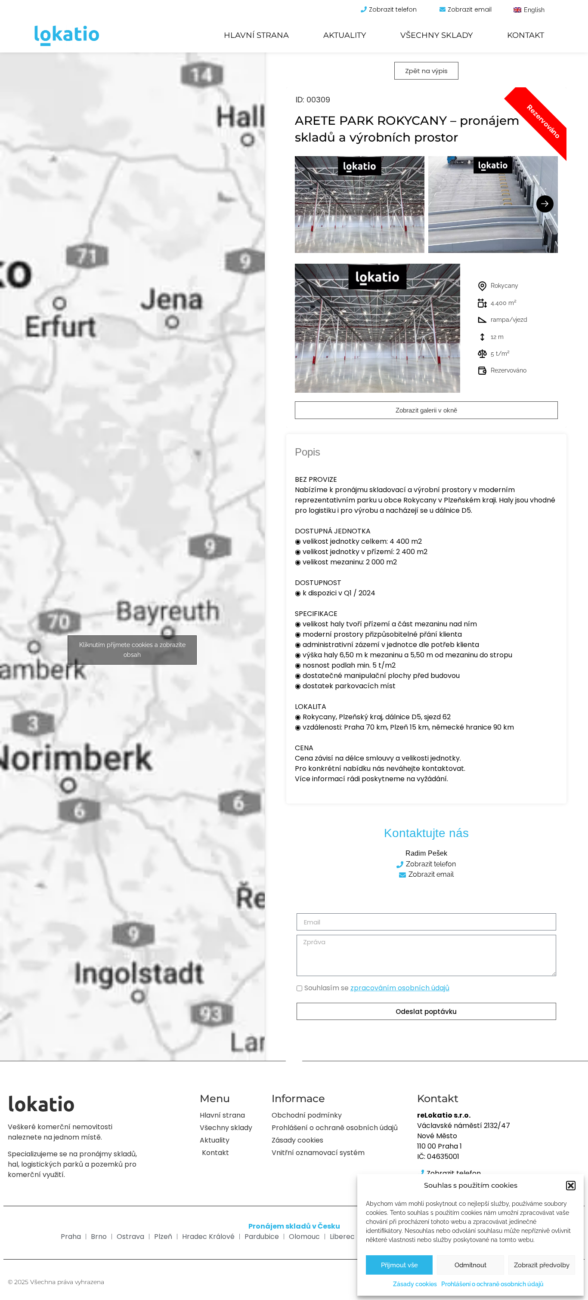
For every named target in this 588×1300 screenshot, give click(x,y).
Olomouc (304, 1236)
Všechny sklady (436, 35)
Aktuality (344, 35)
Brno (99, 1236)
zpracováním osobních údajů (399, 988)
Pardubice (261, 1236)
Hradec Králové (208, 1236)
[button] (570, 1185)
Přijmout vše (399, 1265)
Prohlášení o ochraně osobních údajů (492, 1284)
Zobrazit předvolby (541, 1265)
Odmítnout (470, 1265)
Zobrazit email (470, 9)
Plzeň (163, 1236)
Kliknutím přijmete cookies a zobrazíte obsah (132, 649)
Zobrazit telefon (393, 9)
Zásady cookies (415, 1284)
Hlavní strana (256, 35)
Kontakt (525, 35)
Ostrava (130, 1236)
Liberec (342, 1236)
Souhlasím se (376, 988)
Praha (71, 1236)
